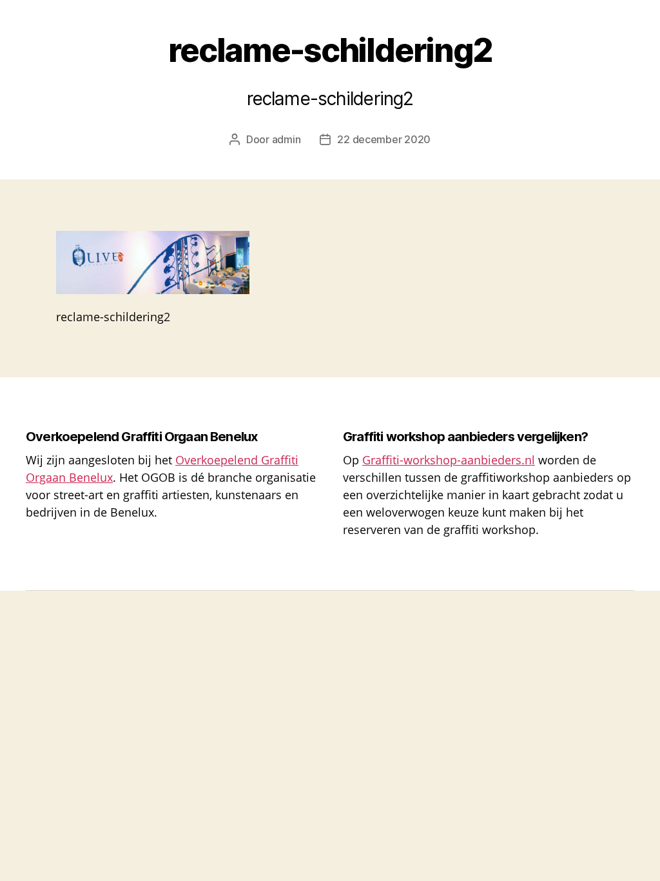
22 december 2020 (384, 139)
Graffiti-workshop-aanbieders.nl (448, 460)
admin (286, 139)
